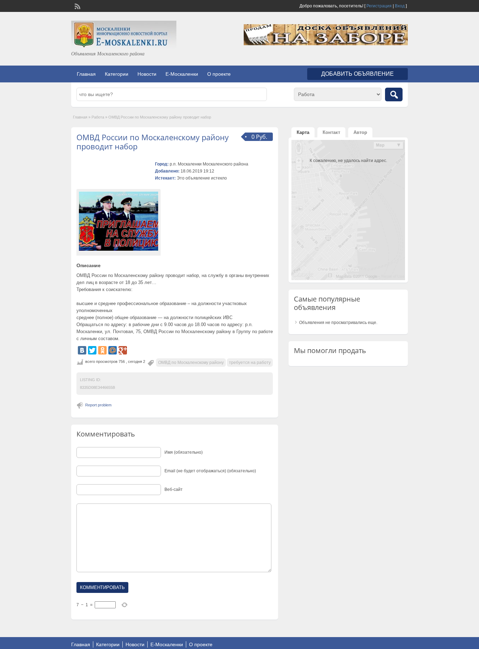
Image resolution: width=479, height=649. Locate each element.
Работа (98, 117)
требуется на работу (250, 362)
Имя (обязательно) (183, 452)
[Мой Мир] (112, 350)
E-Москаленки (182, 74)
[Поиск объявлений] (394, 94)
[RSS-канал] (77, 5)
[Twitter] (92, 350)
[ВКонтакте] (82, 350)
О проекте (219, 74)
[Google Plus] (123, 350)
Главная (86, 74)
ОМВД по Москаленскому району (191, 362)
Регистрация (379, 6)
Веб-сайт (173, 489)
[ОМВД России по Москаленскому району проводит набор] (118, 221)
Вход (400, 6)
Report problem (98, 405)
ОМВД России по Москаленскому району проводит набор (152, 141)
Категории (116, 74)
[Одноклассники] (102, 350)
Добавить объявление (357, 74)
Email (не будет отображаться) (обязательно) (210, 470)
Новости (146, 74)
